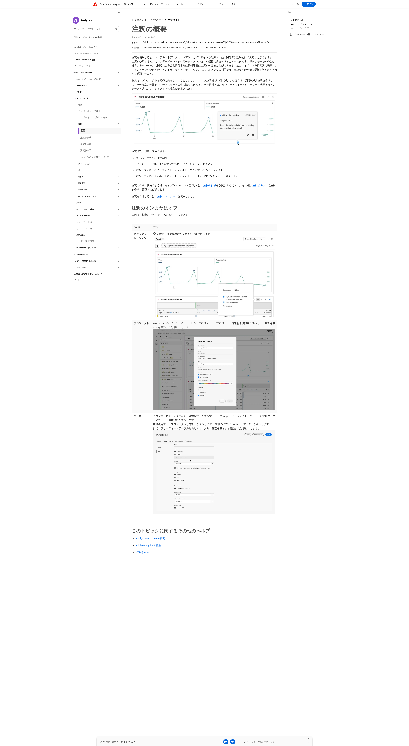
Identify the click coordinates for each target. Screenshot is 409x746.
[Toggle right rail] (289, 12)
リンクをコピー (317, 34)
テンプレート (81, 92)
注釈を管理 (85, 144)
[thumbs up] (225, 741)
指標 (80, 170)
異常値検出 (80, 235)
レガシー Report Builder (85, 261)
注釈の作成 (209, 185)
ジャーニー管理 (84, 222)
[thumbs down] (232, 741)
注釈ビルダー (260, 185)
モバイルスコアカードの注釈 (94, 156)
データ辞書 (82, 189)
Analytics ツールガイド (85, 47)
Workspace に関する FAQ (86, 248)
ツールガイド (172, 19)
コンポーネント (82, 98)
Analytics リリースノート (86, 53)
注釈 (80, 124)
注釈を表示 (142, 552)
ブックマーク (299, 34)
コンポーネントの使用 (89, 111)
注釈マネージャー (167, 196)
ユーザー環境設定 (85, 241)
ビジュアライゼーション (86, 196)
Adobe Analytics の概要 (148, 545)
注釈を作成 (85, 137)
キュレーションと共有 (85, 209)
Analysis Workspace (83, 73)
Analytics (156, 19)
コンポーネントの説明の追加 (92, 117)
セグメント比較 (84, 228)
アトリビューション (84, 216)
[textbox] (96, 29)
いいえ (307, 27)
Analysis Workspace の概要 (150, 538)
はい (297, 27)
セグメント (82, 177)
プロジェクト (81, 85)
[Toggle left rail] (119, 12)
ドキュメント (139, 19)
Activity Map (80, 267)
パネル (79, 203)
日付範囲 (81, 183)
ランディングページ (84, 66)
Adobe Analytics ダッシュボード (88, 274)
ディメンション (84, 164)
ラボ (76, 280)
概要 (80, 104)
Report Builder (81, 255)
